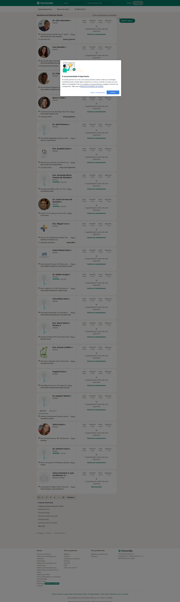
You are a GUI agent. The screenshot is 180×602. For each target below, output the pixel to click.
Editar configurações (98, 92)
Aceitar (112, 92)
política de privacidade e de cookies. (92, 86)
